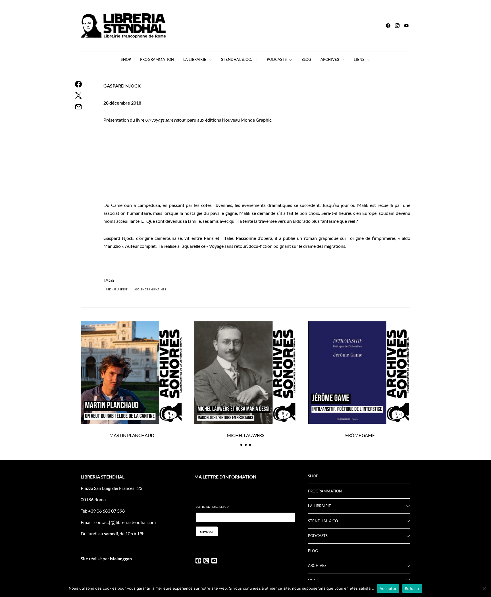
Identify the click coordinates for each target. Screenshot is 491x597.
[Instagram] (397, 25)
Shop (126, 59)
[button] (241, 445)
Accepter (388, 588)
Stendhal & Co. (236, 59)
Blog (306, 59)
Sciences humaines (151, 289)
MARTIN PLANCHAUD (131, 435)
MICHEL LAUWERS (245, 435)
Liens (359, 59)
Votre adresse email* (212, 506)
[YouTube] (406, 25)
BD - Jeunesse (117, 289)
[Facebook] (388, 25)
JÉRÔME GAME (359, 435)
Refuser (412, 588)
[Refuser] (484, 588)
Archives (330, 59)
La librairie (194, 59)
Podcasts (277, 59)
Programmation (157, 59)
